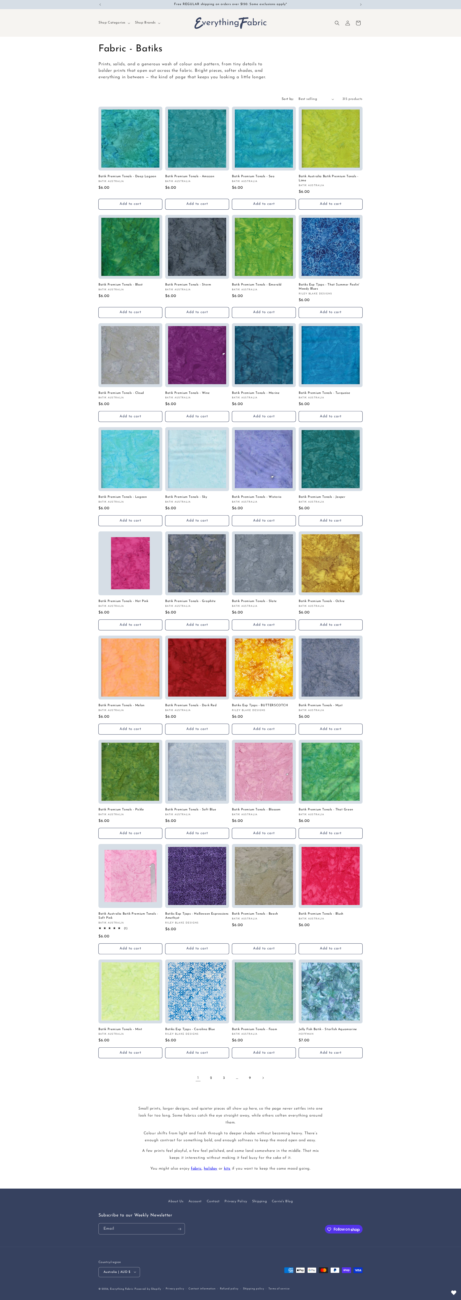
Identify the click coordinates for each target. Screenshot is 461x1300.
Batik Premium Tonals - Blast (120, 284)
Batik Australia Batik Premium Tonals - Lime (328, 178)
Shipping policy (253, 1288)
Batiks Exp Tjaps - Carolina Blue (190, 1029)
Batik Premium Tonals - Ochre (322, 601)
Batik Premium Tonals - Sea (253, 176)
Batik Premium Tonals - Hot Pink (123, 601)
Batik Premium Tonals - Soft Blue (190, 809)
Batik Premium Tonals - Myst (321, 705)
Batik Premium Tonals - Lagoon (122, 496)
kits (227, 1169)
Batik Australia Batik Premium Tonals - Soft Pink (128, 915)
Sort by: (288, 99)
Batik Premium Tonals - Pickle (121, 809)
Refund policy (229, 1288)
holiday (210, 1169)
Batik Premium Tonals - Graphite (190, 601)
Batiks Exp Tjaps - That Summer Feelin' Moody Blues (329, 286)
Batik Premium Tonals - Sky (186, 496)
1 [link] (198, 1078)
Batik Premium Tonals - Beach (255, 913)
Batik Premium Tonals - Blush (321, 913)
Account (195, 1201)
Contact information (201, 1288)
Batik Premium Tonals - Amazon (189, 176)
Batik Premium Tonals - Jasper (322, 496)
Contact (213, 1201)
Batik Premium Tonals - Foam (254, 1029)
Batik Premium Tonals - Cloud (121, 393)
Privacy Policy (235, 1201)
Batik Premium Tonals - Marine (255, 393)
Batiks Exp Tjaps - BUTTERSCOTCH (260, 705)
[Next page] (263, 1078)
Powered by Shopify (147, 1289)
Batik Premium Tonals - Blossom (256, 809)
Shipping (259, 1201)
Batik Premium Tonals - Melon (121, 705)
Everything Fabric (121, 1289)
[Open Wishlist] (454, 1293)
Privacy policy (175, 1288)
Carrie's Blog (282, 1201)
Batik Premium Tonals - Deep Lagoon (127, 176)
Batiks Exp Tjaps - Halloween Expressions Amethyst (197, 915)
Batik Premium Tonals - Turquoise (324, 393)
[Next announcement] (361, 4)
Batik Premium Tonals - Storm (188, 284)
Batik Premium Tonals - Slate (254, 601)
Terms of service (279, 1288)
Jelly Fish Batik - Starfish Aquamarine (328, 1029)
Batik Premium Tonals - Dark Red (191, 705)
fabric (196, 1169)
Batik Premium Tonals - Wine (187, 393)
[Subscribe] (179, 1229)
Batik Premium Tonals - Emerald (257, 284)
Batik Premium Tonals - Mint (120, 1029)
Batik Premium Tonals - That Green (326, 809)
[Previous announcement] (100, 4)
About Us (175, 1201)
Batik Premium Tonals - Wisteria (257, 496)
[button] (114, 23)
